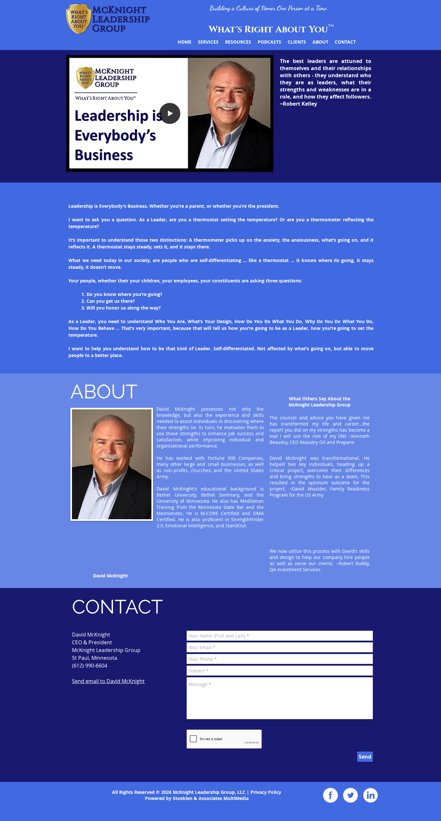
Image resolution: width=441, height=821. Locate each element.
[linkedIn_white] (371, 795)
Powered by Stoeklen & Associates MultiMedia (197, 798)
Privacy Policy (266, 792)
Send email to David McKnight (108, 681)
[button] (169, 164)
